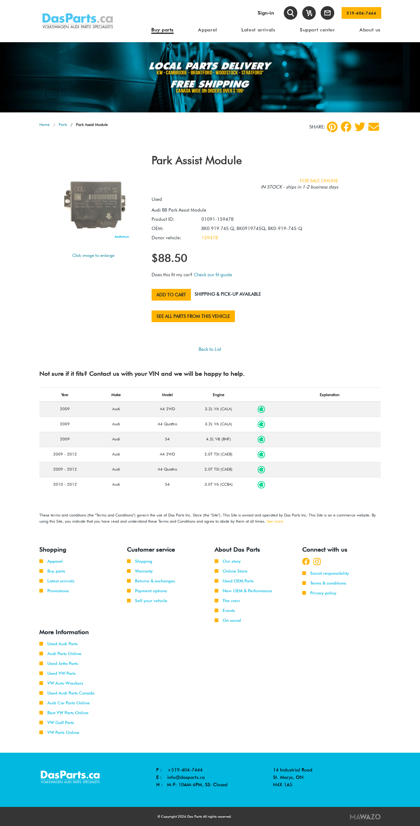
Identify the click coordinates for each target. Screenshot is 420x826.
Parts (63, 124)
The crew (231, 600)
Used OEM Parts (238, 580)
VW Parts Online (63, 732)
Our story (232, 561)
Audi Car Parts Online (68, 702)
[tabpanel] (210, 77)
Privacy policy (323, 592)
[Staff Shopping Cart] (309, 13)
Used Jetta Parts (62, 663)
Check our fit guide (213, 274)
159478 (209, 238)
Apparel (55, 561)
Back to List (210, 349)
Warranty (144, 571)
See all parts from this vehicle (193, 316)
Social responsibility (329, 573)
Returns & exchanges (155, 580)
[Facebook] (346, 127)
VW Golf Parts (60, 722)
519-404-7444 (361, 12)
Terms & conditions (328, 583)
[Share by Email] (374, 127)
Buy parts (56, 571)
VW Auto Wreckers (65, 683)
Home (44, 124)
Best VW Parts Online (68, 712)
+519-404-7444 (185, 770)
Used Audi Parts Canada (70, 692)
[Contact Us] (327, 13)
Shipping (143, 561)
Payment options (151, 590)
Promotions (58, 590)
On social (232, 620)
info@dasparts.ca (186, 777)
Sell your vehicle (151, 600)
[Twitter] (360, 127)
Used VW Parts (61, 673)
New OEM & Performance (247, 590)
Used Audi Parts (62, 643)
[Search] (290, 13)
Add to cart (171, 295)
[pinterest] (332, 127)
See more (275, 521)
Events (229, 610)
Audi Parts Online (64, 653)
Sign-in (266, 13)
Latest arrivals (60, 580)
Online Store (235, 571)
